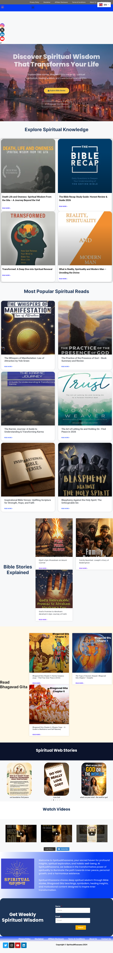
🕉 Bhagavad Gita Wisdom (56, 104)
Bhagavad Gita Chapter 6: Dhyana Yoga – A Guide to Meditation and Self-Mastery (49, 728)
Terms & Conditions (79, 2)
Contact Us (106, 939)
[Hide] (1, 43)
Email (57, 916)
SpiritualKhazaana (63, 860)
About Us (93, 2)
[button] (33, 7)
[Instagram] (2, 25)
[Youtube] (2, 39)
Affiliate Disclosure (61, 2)
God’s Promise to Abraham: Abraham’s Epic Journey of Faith (53, 612)
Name (58, 906)
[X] (2, 30)
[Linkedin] (2, 34)
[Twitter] (5, 945)
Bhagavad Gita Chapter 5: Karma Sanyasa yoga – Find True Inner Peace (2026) (48, 677)
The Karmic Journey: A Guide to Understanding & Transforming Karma (24, 430)
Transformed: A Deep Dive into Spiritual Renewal (27, 269)
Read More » (6, 208)
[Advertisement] (56, 27)
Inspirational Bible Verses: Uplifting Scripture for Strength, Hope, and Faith (27, 501)
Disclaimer (46, 2)
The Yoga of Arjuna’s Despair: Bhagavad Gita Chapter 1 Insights (91, 677)
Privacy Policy (34, 2)
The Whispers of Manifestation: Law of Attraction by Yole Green (24, 359)
